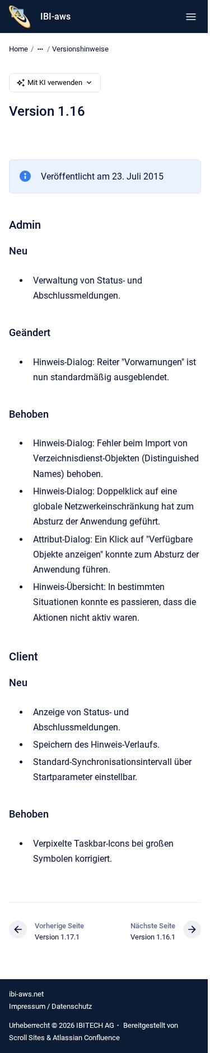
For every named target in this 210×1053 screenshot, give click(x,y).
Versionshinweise (80, 49)
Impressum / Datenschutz (50, 1006)
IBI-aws (55, 16)
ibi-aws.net (26, 994)
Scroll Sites (27, 1037)
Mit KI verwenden (54, 82)
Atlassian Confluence (86, 1037)
